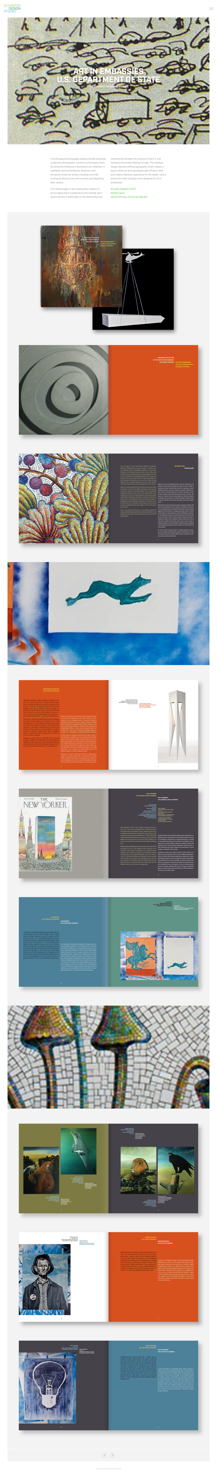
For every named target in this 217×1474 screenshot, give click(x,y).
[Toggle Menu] (211, 9)
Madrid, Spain (118, 193)
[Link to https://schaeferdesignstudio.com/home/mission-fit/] (104, 1455)
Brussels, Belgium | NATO (123, 189)
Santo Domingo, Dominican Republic (129, 197)
